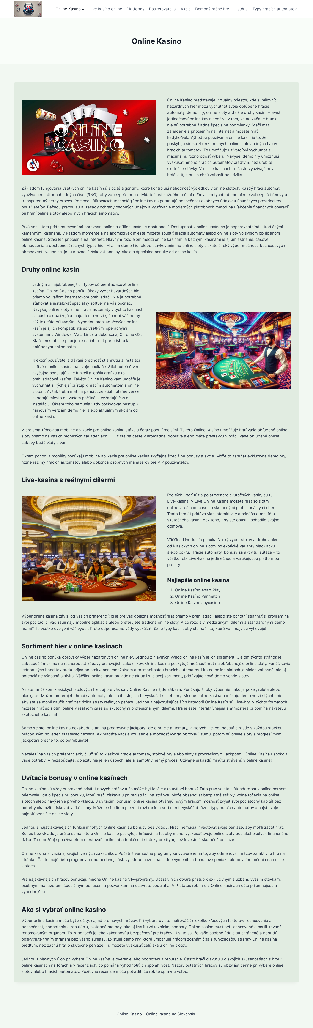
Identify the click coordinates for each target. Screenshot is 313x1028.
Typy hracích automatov (275, 9)
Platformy (135, 9)
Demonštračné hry (212, 9)
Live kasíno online (105, 9)
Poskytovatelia (162, 9)
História (240, 9)
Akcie (186, 9)
